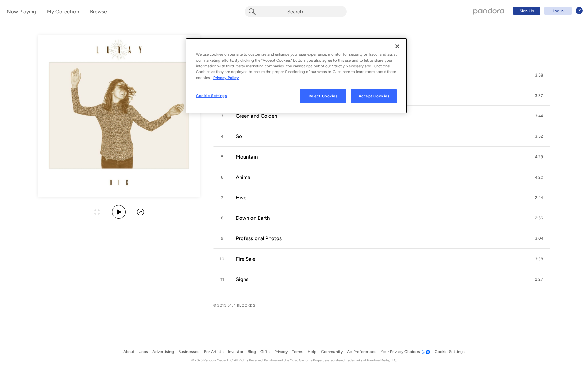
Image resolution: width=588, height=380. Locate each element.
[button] (539, 75)
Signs (242, 279)
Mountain (247, 157)
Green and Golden (256, 116)
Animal (243, 177)
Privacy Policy (226, 77)
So (239, 136)
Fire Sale (245, 259)
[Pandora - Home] (488, 10)
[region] (296, 75)
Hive (241, 198)
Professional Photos (259, 238)
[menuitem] (547, 11)
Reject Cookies (323, 96)
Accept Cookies (374, 96)
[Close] (397, 46)
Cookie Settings (211, 95)
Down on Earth (253, 218)
